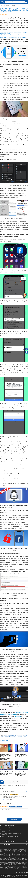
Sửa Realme (6, 858)
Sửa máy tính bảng (20, 858)
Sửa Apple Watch (15, 859)
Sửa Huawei (12, 858)
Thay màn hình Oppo (12, 867)
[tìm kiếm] (23, 2)
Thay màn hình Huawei (5, 868)
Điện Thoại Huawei (22, 850)
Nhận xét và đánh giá (5, 803)
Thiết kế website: (19, 872)
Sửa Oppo (18, 857)
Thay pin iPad (23, 862)
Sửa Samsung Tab (7, 859)
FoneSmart (18, 716)
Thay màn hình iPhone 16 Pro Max (16, 866)
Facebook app (11, 735)
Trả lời (4, 799)
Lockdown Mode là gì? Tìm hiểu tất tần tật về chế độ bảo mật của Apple (21, 755)
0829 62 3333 (4, 837)
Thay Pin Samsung (13, 855)
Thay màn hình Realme (22, 867)
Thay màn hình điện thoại (14, 851)
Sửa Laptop (21, 859)
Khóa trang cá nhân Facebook (20, 735)
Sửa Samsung (7, 857)
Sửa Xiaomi (12, 857)
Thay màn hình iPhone (18, 853)
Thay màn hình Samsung (18, 854)
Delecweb (26, 872)
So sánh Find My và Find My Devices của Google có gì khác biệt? (6, 773)
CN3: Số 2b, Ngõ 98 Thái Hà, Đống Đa (10, 836)
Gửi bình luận (14, 819)
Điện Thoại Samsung (13, 850)
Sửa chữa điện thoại (4, 849)
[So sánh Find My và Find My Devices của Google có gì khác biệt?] (6, 765)
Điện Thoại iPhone (13, 849)
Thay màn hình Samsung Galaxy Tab (14, 860)
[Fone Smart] (2, 2)
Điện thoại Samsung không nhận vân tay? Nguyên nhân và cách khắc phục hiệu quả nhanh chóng (5, 757)
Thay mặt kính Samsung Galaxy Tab (12, 862)
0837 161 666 (4, 834)
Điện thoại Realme (4, 850)
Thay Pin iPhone (9, 854)
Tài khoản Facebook (4, 736)
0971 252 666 (4, 831)
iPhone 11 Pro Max (21, 855)
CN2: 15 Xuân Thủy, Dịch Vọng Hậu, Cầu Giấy (11, 833)
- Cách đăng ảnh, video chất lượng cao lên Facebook (13, 37)
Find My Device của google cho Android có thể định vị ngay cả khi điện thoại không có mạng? (20, 774)
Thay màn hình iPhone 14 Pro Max (11, 864)
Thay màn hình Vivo (14, 868)
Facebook (5, 735)
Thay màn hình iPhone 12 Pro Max (7, 863)
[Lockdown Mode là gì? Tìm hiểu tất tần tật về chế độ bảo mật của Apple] (21, 748)
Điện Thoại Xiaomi (21, 849)
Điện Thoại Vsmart (4, 851)
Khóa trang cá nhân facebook (15, 736)
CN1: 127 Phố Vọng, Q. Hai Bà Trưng (9, 830)
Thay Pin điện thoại (9, 853)
